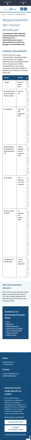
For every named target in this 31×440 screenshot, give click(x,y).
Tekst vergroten (23, 2)
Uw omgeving (10, 14)
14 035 (4, 373)
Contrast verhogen (8, 2)
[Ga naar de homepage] (10, 9)
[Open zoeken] (25, 8)
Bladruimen (10, 324)
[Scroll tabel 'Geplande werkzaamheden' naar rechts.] (27, 78)
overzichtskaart (11, 64)
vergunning (6, 301)
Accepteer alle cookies (15, 422)
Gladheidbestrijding (12, 326)
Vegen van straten (12, 333)
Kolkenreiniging (11, 335)
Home (3, 14)
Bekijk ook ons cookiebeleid (14, 417)
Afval (8, 322)
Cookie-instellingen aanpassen (15, 434)
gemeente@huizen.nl (9, 376)
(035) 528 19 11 (14, 373)
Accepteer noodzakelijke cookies (15, 428)
